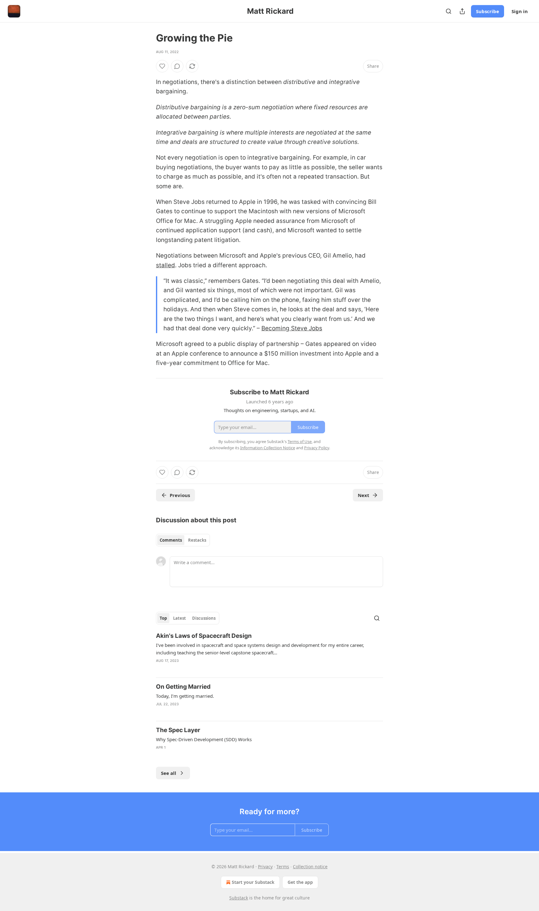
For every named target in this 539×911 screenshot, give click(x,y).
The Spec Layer (178, 730)
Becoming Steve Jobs (291, 328)
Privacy (265, 866)
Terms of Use (300, 441)
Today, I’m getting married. (185, 696)
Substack (238, 898)
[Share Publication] (462, 11)
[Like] (162, 66)
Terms (282, 866)
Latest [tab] (179, 618)
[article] (269, 652)
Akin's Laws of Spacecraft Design (204, 635)
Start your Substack (253, 882)
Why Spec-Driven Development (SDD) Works (204, 739)
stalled (165, 265)
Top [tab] (163, 618)
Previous (180, 495)
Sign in (520, 11)
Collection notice (310, 866)
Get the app (300, 882)
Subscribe (487, 11)
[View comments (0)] (177, 66)
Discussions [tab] (204, 618)
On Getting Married (183, 686)
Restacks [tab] (197, 540)
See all (168, 773)
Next (363, 495)
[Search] (448, 11)
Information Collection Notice (267, 448)
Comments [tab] (171, 540)
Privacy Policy (316, 448)
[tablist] (183, 540)
